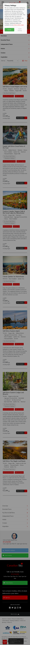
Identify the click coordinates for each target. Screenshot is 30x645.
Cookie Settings (20, 29)
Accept (9, 29)
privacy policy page (18, 25)
